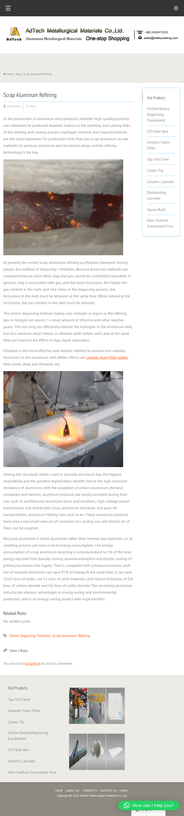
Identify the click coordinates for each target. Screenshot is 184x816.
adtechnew (14, 106)
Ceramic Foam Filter (158, 145)
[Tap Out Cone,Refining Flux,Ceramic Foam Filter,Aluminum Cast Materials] (92, 43)
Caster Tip (155, 170)
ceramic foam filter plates (107, 357)
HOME (59, 790)
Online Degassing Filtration (30, 635)
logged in (32, 663)
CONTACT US (109, 790)
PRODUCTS (90, 790)
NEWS (124, 790)
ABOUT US (72, 790)
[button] (148, 805)
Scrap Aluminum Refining (71, 635)
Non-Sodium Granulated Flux (160, 223)
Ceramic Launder (160, 181)
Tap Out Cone (158, 159)
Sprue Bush (156, 209)
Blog (32, 106)
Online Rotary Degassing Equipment (158, 114)
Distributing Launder (156, 195)
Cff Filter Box (157, 131)
